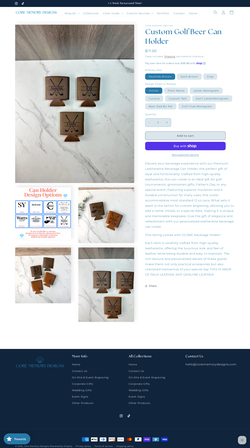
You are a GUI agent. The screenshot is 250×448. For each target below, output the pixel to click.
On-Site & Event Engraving (90, 377)
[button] (71, 13)
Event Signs (80, 396)
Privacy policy (83, 446)
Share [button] (153, 286)
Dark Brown (189, 76)
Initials (154, 90)
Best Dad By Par (161, 106)
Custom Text (178, 98)
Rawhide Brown (160, 76)
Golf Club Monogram (197, 106)
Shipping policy (125, 446)
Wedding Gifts (82, 390)
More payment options (185, 154)
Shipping (169, 56)
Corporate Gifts (82, 383)
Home (76, 364)
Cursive (154, 98)
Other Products (82, 403)
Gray (210, 76)
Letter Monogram (206, 90)
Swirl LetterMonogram (212, 98)
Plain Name (176, 90)
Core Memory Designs (36, 446)
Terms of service (104, 446)
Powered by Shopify (61, 446)
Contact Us (79, 371)
